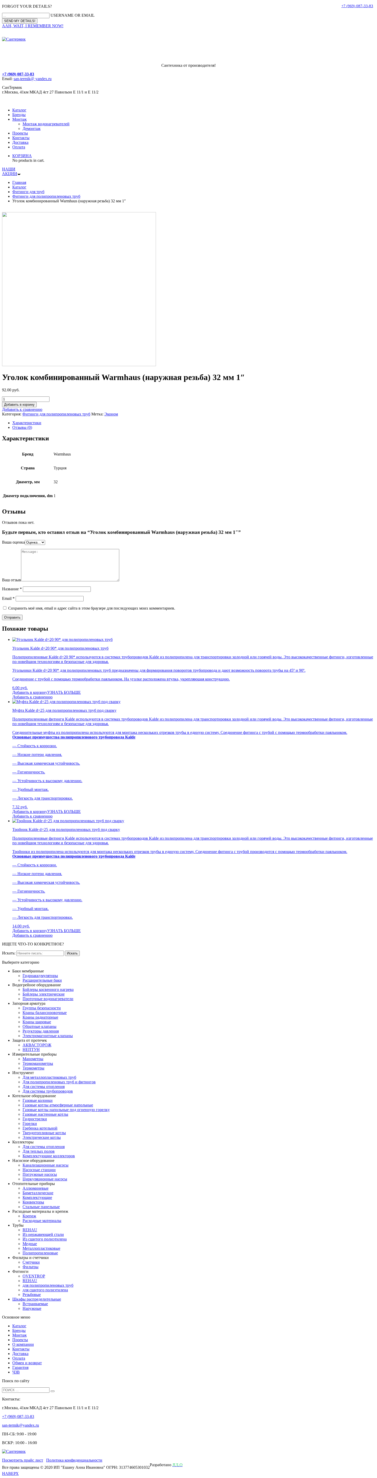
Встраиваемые (35, 1304)
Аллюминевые (35, 1188)
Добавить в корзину (19, 404)
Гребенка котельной (40, 1128)
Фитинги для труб (28, 192)
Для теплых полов (39, 1151)
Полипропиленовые (40, 1253)
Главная (19, 182)
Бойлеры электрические (44, 994)
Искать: (8, 953)
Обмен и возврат (27, 1363)
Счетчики (31, 1262)
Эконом (111, 414)
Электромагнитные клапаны (48, 1036)
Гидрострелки (35, 1119)
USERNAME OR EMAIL (73, 15)
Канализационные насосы (45, 1165)
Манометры (33, 1059)
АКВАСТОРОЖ (37, 1045)
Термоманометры (38, 1063)
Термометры (33, 1068)
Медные (30, 1244)
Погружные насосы (40, 1174)
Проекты (20, 133)
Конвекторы (33, 1202)
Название (12, 589)
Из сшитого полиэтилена (45, 1239)
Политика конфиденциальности (74, 1460)
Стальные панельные (41, 1207)
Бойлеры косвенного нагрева (48, 989)
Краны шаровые (37, 1022)
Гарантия (20, 1367)
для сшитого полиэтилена (45, 1290)
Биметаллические (38, 1193)
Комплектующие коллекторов (49, 1156)
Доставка (20, 142)
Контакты (20, 138)
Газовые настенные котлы (45, 1114)
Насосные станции (39, 1170)
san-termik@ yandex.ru (33, 79)
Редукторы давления (41, 1031)
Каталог (19, 110)
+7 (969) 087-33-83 (357, 6)
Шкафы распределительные (36, 1299)
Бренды (19, 114)
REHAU (30, 1230)
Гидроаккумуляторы (40, 975)
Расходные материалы (42, 1220)
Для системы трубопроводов (48, 1091)
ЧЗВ (16, 1372)
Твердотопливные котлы (44, 1133)
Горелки (30, 1123)
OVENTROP (34, 1276)
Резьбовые (32, 1294)
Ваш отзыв (11, 580)
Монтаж (19, 119)
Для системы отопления (44, 1086)
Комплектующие (37, 1197)
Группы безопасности (42, 1008)
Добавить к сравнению (22, 409)
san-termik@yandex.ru (20, 1425)
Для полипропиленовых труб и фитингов (59, 1082)
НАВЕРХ (10, 1473)
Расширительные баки (42, 980)
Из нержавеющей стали (43, 1234)
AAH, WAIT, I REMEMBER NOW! (32, 26)
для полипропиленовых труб (48, 1285)
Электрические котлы (42, 1137)
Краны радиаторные (40, 1017)
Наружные (32, 1308)
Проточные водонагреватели (48, 999)
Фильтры (30, 1267)
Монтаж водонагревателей (46, 124)
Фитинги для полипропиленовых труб (46, 196)
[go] (53, 1391)
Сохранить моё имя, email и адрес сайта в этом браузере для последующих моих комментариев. (91, 608)
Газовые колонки (38, 1100)
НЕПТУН (31, 1049)
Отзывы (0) (22, 427)
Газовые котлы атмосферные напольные (58, 1105)
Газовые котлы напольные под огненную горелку (66, 1109)
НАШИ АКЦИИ (9, 171)
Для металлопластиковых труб (49, 1077)
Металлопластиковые (41, 1248)
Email (8, 598)
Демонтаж (32, 128)
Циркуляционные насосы (45, 1179)
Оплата (18, 147)
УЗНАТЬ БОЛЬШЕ (64, 692)
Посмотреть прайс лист (22, 1460)
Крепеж (29, 1216)
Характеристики (26, 423)
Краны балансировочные (45, 1012)
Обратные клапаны (39, 1026)
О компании (23, 1344)
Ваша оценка (13, 542)
